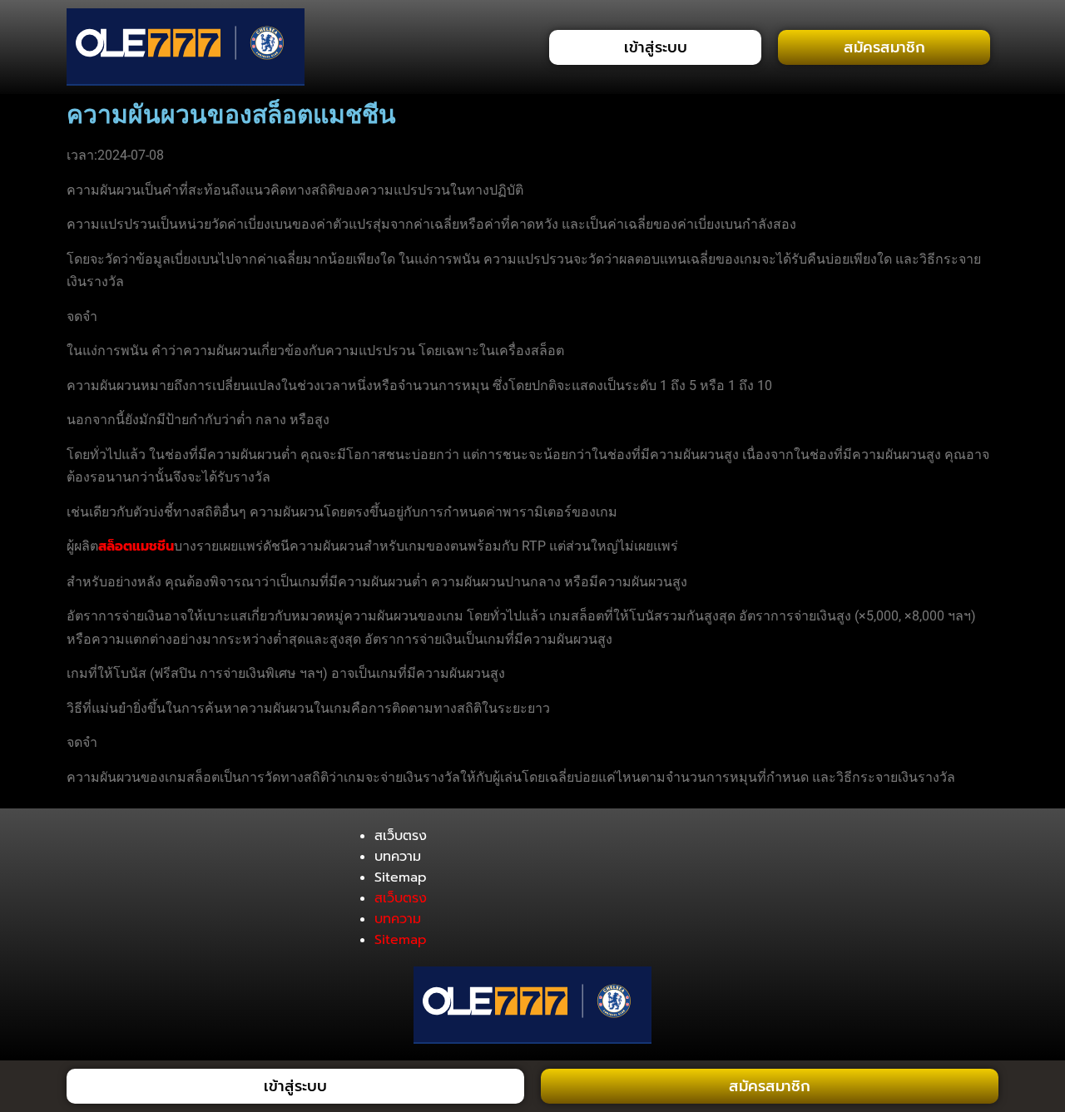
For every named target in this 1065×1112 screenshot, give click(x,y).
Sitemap (400, 877)
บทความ (397, 857)
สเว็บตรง (400, 836)
